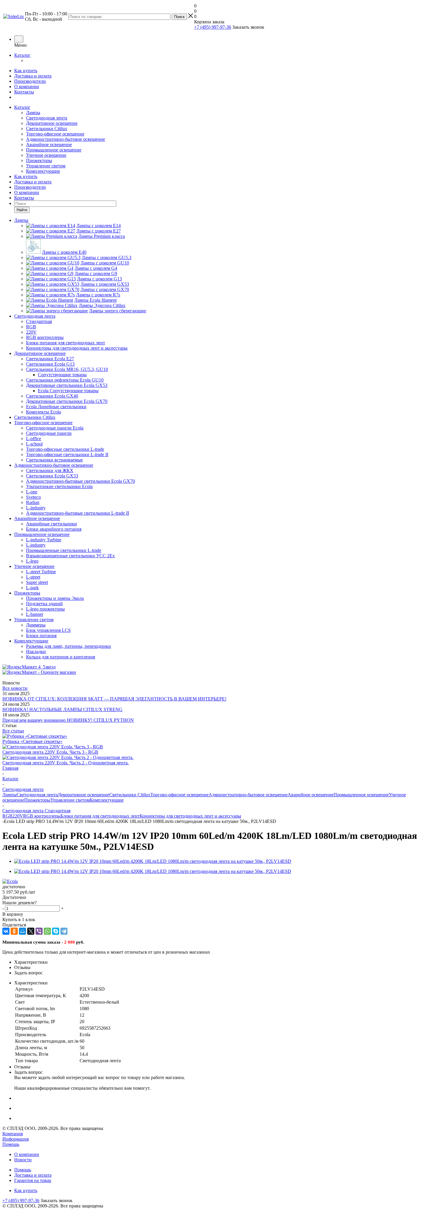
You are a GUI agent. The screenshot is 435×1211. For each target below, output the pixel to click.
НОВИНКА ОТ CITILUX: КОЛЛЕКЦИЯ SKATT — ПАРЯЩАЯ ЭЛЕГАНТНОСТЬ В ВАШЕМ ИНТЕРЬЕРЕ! (114, 698)
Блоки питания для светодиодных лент (100, 815)
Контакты (24, 91)
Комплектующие (43, 171)
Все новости (15, 688)
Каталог (22, 55)
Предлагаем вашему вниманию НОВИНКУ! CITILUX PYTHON (68, 720)
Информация (15, 1138)
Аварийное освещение (49, 144)
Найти (22, 210)
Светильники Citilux (46, 128)
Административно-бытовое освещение (65, 139)
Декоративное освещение (52, 123)
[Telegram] (63, 931)
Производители (30, 81)
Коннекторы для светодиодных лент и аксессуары (190, 815)
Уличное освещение (46, 155)
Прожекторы (39, 160)
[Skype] (55, 931)
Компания (12, 1133)
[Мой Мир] (22, 931)
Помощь (10, 1144)
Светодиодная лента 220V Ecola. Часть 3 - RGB (50, 752)
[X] (30, 931)
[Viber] (39, 931)
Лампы (33, 112)
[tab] (223, 962)
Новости (23, 1159)
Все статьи (13, 730)
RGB (7, 815)
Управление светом (45, 165)
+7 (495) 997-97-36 (212, 27)
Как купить (25, 70)
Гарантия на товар (32, 1180)
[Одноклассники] (14, 931)
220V (17, 815)
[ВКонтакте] (5, 931)
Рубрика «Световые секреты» (32, 741)
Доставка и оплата (32, 75)
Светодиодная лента (46, 117)
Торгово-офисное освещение (55, 133)
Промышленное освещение (53, 149)
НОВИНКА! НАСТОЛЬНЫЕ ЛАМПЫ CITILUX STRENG (62, 709)
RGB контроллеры (42, 815)
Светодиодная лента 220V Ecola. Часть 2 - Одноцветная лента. (65, 762)
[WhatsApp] (47, 931)
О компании (26, 86)
